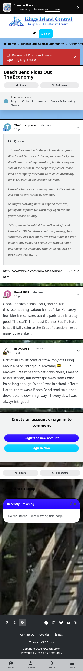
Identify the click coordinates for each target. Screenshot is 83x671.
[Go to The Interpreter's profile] (6, 101)
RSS (60, 634)
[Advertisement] (41, 568)
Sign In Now (41, 448)
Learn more (8, 7)
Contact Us (27, 634)
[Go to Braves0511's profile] (7, 350)
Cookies (44, 634)
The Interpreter (22, 97)
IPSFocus (48, 642)
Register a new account (41, 438)
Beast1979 (21, 292)
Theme (33, 642)
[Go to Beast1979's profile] (7, 294)
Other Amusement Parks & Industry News (43, 103)
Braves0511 (22, 349)
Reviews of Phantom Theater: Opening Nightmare (30, 57)
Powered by (41, 653)
